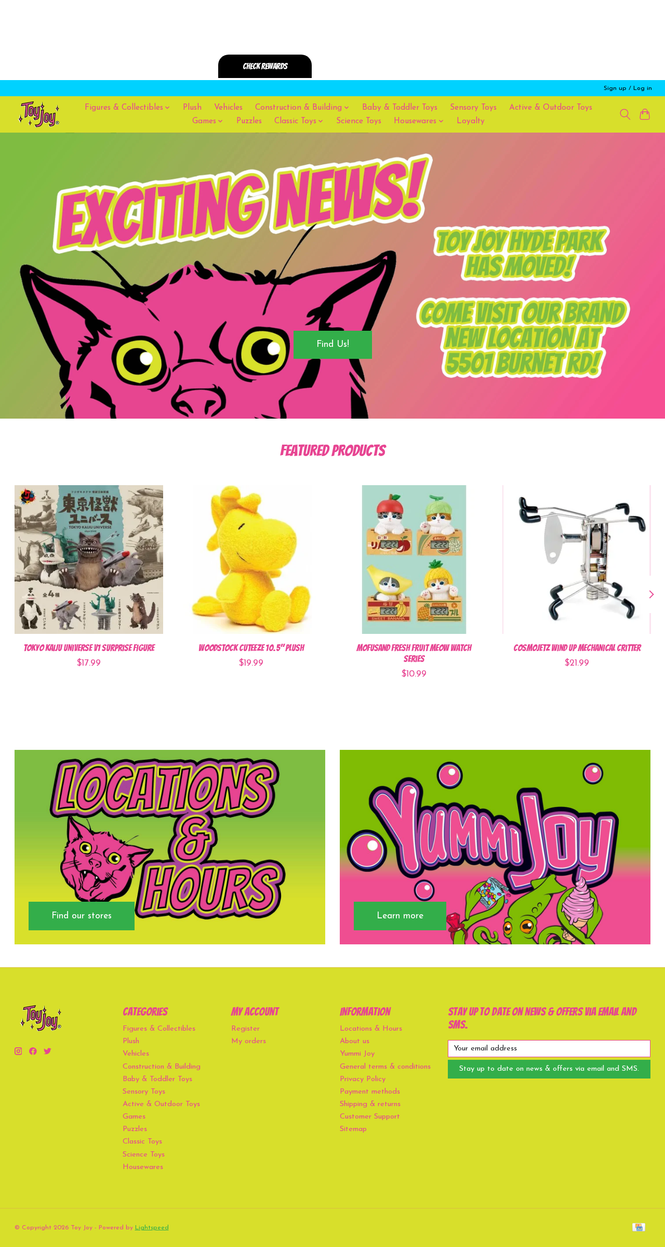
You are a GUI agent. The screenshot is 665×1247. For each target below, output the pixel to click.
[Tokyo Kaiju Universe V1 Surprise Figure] (89, 559)
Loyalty (471, 121)
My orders (248, 1041)
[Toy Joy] (38, 114)
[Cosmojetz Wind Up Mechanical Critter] (576, 559)
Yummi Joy (357, 1054)
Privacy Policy (362, 1079)
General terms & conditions (385, 1067)
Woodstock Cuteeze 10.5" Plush (251, 648)
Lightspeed (152, 1228)
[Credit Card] (638, 1228)
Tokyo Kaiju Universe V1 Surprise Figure (88, 648)
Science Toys (358, 121)
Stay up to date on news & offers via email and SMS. (549, 1069)
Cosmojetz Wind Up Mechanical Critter (576, 648)
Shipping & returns (370, 1104)
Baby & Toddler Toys (399, 107)
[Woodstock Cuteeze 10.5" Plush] (251, 559)
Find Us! (332, 344)
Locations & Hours (371, 1029)
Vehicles (228, 107)
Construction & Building (162, 1067)
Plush (192, 107)
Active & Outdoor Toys (550, 107)
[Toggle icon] (624, 114)
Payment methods (370, 1092)
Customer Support (370, 1117)
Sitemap (353, 1129)
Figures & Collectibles (159, 1029)
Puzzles (249, 121)
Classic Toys (142, 1142)
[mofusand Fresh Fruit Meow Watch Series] (414, 559)
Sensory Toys (473, 107)
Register (245, 1029)
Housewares (143, 1167)
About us (354, 1041)
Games (134, 1117)
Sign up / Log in (628, 88)
